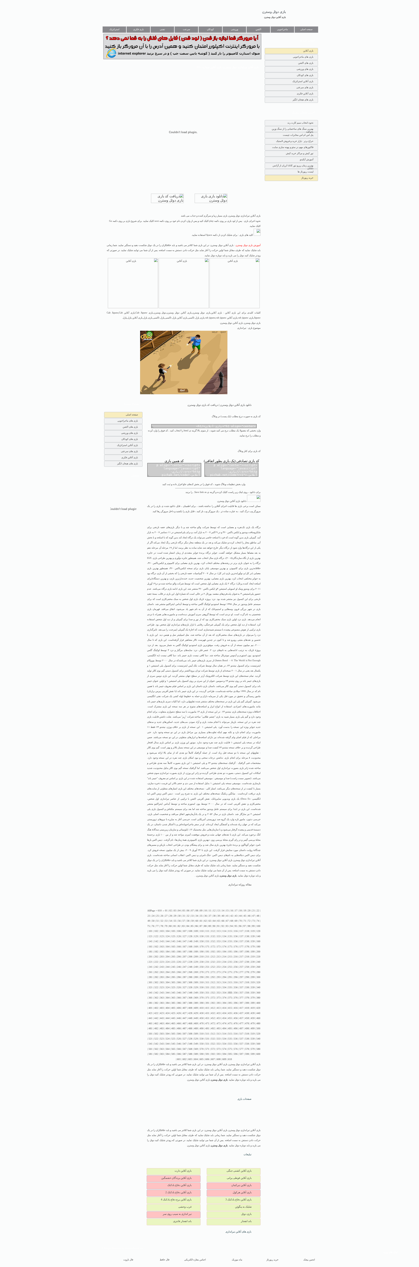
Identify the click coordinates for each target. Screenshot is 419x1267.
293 (219, 977)
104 (168, 931)
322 (156, 987)
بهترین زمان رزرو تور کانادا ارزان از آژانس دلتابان (293, 166)
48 (258, 916)
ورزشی (234, 29)
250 (202, 967)
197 (241, 951)
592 (213, 1054)
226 (179, 962)
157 (241, 941)
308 (190, 982)
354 (224, 993)
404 (168, 1008)
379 (253, 998)
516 (236, 1034)
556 (236, 1044)
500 (258, 1028)
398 (247, 1003)
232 (213, 962)
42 (231, 916)
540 (258, 1039)
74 (258, 921)
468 (190, 1023)
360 (258, 993)
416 (236, 1008)
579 (253, 1049)
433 (219, 1013)
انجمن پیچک (309, 1259)
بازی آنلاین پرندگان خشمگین (176, 1177)
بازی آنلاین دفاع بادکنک (179, 1185)
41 (227, 916)
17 (236, 910)
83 (183, 926)
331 (207, 987)
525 (173, 1039)
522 (156, 1039)
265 (173, 972)
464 (168, 1023)
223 (162, 962)
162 (156, 946)
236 (236, 962)
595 (230, 1054)
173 (219, 946)
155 (230, 941)
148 (190, 941)
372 (213, 998)
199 (253, 951)
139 (253, 936)
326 (179, 987)
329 (196, 987)
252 (213, 967)
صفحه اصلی (306, 29)
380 (258, 998)
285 (173, 977)
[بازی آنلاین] (235, 307)
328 (190, 987)
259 (253, 967)
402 (156, 1008)
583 (162, 1054)
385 (173, 1003)
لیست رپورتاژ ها (305, 171)
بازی (248, 527)
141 (151, 941)
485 (173, 1028)
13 (218, 910)
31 (183, 916)
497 (241, 1028)
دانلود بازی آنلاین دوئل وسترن (232, 501)
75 (148, 926)
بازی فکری (138, 29)
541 (151, 1044)
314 (224, 982)
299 (253, 977)
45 (245, 916)
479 (253, 1023)
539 (253, 1039)
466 (179, 1023)
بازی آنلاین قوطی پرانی (239, 1177)
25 (157, 916)
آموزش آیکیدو (306, 159)
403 (162, 1008)
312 (213, 982)
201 (151, 956)
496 (236, 1028)
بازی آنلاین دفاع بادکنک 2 (178, 1192)
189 (196, 951)
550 (202, 1044)
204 (168, 956)
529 (196, 1039)
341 (151, 993)
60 (197, 921)
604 (196, 1059)
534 (224, 1039)
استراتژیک (114, 29)
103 (162, 931)
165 (173, 946)
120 (258, 931)
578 (247, 1049)
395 (230, 1003)
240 (258, 962)
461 (151, 1023)
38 (214, 916)
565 (173, 1049)
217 (241, 956)
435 (230, 1013)
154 (224, 941)
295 (230, 977)
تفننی (162, 29)
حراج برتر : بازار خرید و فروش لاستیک (294, 141)
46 (249, 916)
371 (207, 998)
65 (218, 921)
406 (179, 1008)
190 (202, 951)
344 (168, 993)
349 (196, 993)
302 (156, 982)
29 (175, 916)
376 (236, 998)
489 (196, 1028)
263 (162, 972)
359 (253, 993)
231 (207, 962)
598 (247, 1054)
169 (196, 946)
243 (162, 967)
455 (230, 1018)
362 (156, 998)
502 (156, 1034)
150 (202, 941)
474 (224, 1023)
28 (170, 916)
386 (179, 1003)
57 (183, 921)
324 (168, 987)
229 (196, 962)
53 (166, 921)
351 (207, 993)
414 (224, 1008)
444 (168, 1018)
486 (179, 1028)
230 (202, 962)
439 (253, 1013)
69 (236, 921)
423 (162, 1013)
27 (166, 916)
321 (151, 987)
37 (210, 916)
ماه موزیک (237, 1259)
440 (258, 1013)
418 (247, 1008)
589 (196, 1054)
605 (202, 1059)
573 (219, 1049)
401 (151, 1008)
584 (168, 1054)
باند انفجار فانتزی (182, 1221)
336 (236, 987)
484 (168, 1028)
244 (168, 967)
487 (185, 1028)
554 (224, 1044)
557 (241, 1044)
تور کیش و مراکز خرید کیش (299, 153)
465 (173, 1023)
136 (236, 936)
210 (202, 956)
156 (236, 941)
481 (151, 1028)
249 (196, 967)
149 (196, 941)
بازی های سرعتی (304, 87)
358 (247, 993)
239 (253, 962)
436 (236, 1013)
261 (151, 972)
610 (230, 1059)
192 (213, 951)
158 (247, 941)
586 (179, 1054)
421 (151, 1013)
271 (207, 972)
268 (190, 972)
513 (219, 1034)
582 (156, 1054)
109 (196, 931)
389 (196, 1003)
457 (241, 1018)
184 (168, 951)
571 (207, 1049)
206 (179, 956)
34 (197, 916)
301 (151, 982)
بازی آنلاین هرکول (242, 1192)
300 (258, 977)
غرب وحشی (185, 1206)
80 (170, 926)
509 (196, 1034)
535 (230, 1039)
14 (223, 910)
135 (230, 936)
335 (230, 987)
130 (202, 936)
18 (240, 910)
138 (247, 936)
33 (192, 916)
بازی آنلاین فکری (305, 93)
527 (185, 1039)
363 (162, 998)
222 (156, 962)
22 (258, 910)
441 (151, 1018)
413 (219, 1008)
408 (190, 1008)
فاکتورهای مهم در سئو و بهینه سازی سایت (292, 147)
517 (241, 1034)
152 (213, 941)
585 (173, 1054)
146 (179, 941)
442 (156, 1018)
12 (214, 910)
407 (185, 1008)
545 (173, 1044)
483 (162, 1028)
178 (247, 946)
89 (209, 926)
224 (168, 962)
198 (247, 951)
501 (151, 1034)
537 (241, 1039)
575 (230, 1049)
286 (179, 977)
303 (162, 982)
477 (241, 1023)
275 (230, 972)
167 (185, 946)
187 (185, 951)
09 (201, 910)
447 (185, 1018)
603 (190, 1059)
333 (219, 987)
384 (168, 1003)
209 (196, 956)
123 (162, 936)
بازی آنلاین (308, 50)
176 (236, 946)
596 (236, 1054)
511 (207, 1034)
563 (162, 1049)
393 (219, 1003)
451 (207, 1018)
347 (185, 993)
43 (236, 916)
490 (202, 1028)
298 (247, 977)
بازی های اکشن (305, 63)
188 (190, 951)
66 (223, 921)
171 (207, 946)
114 (224, 931)
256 (236, 967)
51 (157, 921)
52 (162, 921)
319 (253, 982)
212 (213, 956)
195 (230, 951)
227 (185, 962)
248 (190, 967)
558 (247, 1044)
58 (188, 921)
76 (153, 926)
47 (253, 916)
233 (219, 962)
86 (196, 926)
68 (231, 921)
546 (179, 1044)
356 (236, 993)
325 (173, 987)
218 (247, 956)
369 (196, 998)
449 (196, 1018)
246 (179, 967)
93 (227, 926)
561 (151, 1049)
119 (253, 931)
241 (151, 967)
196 (236, 951)
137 (241, 936)
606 (207, 1059)
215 (230, 956)
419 (253, 1008)
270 (202, 972)
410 (202, 1008)
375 (230, 998)
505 (173, 1034)
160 (258, 941)
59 (192, 921)
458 (247, 1018)
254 (224, 967)
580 (258, 1049)
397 (241, 1003)
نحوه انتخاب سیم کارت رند (300, 122)
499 (253, 1028)
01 (166, 910)
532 (213, 1039)
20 (249, 910)
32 (188, 916)
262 (156, 972)
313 (219, 982)
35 (201, 916)
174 (224, 946)
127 (185, 936)
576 (236, 1049)
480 (258, 1023)
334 (224, 987)
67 (227, 921)
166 (179, 946)
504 (168, 1034)
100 (258, 926)
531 (207, 1039)
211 (207, 956)
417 (241, 1008)
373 (219, 998)
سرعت (186, 29)
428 (190, 1013)
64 (214, 921)
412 (213, 1008)
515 (230, 1034)
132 (213, 936)
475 (230, 1023)
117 (241, 931)
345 (173, 993)
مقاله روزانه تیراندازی (239, 884)
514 (224, 1034)
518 (247, 1034)
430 (202, 1013)
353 (219, 993)
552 (213, 1044)
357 (241, 993)
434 (224, 1013)
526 (179, 1039)
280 (258, 972)
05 (183, 910)
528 (190, 1039)
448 (190, 1018)
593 (219, 1054)
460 (258, 1018)
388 (190, 1003)
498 (247, 1028)
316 (236, 982)
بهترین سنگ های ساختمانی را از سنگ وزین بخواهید (292, 129)
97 (244, 926)
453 (219, 1018)
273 (219, 972)
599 (253, 1054)
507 (185, 1034)
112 (213, 931)
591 (207, 1054)
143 (162, 941)
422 (156, 1013)
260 (258, 967)
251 (207, 967)
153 (219, 941)
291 (207, 977)
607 (213, 1059)
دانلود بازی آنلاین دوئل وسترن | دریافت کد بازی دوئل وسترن (219, 404)
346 (179, 993)
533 (219, 1039)
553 (219, 1044)
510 (202, 1034)
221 (151, 962)
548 (190, 1044)
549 (196, 1044)
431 (207, 1013)
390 (202, 1003)
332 (213, 987)
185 (173, 951)
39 (218, 916)
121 (151, 936)
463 (162, 1023)
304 (168, 982)
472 (213, 1023)
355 (230, 993)
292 (213, 977)
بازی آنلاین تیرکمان (241, 1185)
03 (175, 910)
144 (168, 941)
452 (213, 1018)
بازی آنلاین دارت (183, 1170)
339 (253, 987)
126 (179, 936)
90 (214, 926)
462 (156, 1023)
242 (156, 967)
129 (196, 936)
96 (240, 926)
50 (153, 921)
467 (185, 1023)
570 (202, 1049)
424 (168, 1013)
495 (230, 1028)
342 (156, 993)
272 (213, 972)
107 (185, 931)
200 (258, 951)
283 (162, 977)
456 (236, 1018)
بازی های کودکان (305, 75)
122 (156, 936)
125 (173, 936)
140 (258, 936)
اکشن (258, 29)
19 (245, 910)
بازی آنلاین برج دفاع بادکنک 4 (176, 1199)
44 (240, 916)
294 (224, 977)
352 (213, 993)
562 (156, 1049)
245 (173, 967)
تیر (178, 624)
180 (258, 946)
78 (161, 926)
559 (253, 1044)
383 (162, 1003)
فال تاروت (128, 1259)
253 (219, 967)
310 (202, 982)
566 (179, 1049)
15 (227, 910)
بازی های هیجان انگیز (303, 99)
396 (236, 1003)
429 (196, 1013)
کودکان (210, 29)
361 (151, 998)
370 (202, 998)
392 (213, 1003)
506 (179, 1034)
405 (173, 1008)
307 (185, 982)
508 (190, 1034)
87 (201, 926)
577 (241, 1049)
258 (247, 967)
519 (253, 1034)
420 (258, 1008)
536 (236, 1039)
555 (230, 1044)
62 (205, 921)
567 (185, 1049)
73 (253, 921)
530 (202, 1039)
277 (241, 972)
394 (224, 1003)
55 (175, 921)
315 (230, 982)
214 (224, 956)
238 (247, 962)
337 (241, 987)
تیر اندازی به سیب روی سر (177, 1213)
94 (231, 926)
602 (185, 1059)
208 (190, 956)
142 (156, 941)
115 (230, 931)
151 (207, 941)
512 (213, 1034)
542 (156, 1044)
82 (179, 926)
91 (218, 926)
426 (179, 1013)
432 (213, 1013)
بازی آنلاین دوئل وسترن (275, 17)
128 (190, 936)
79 (166, 926)
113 (219, 931)
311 (207, 982)
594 (224, 1054)
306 (179, 982)
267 (185, 972)
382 (156, 1003)
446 (179, 1018)
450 (202, 1018)
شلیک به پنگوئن (243, 1206)
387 (185, 1003)
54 (170, 921)
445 (173, 1018)
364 (168, 998)
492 (213, 1028)
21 (253, 910)
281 (151, 977)
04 (179, 910)
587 (185, 1054)
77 (157, 926)
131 (207, 936)
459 (253, 1018)
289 (196, 977)
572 (213, 1049)
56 (179, 921)
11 (210, 910)
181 (151, 951)
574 (224, 1049)
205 (173, 956)
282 (156, 977)
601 (179, 1059)
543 (162, 1044)
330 (202, 987)
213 (219, 956)
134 (224, 936)
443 (162, 1018)
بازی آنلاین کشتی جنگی (239, 1170)
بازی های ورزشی (305, 69)
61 (201, 921)
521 (151, 1039)
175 (230, 946)
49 (149, 921)
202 (156, 956)
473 (219, 1023)
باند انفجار (246, 1221)
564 (168, 1049)
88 (205, 926)
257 (241, 967)
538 (247, 1039)
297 (241, 977)
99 (253, 926)
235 (230, 962)
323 (162, 987)
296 (236, 977)
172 (213, 946)
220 (258, 956)
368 (190, 998)
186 (179, 951)
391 (207, 1003)
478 (247, 1023)
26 (162, 916)
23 (149, 916)
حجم (179, 783)
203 (162, 956)
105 (173, 931)
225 (173, 962)
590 (202, 1054)
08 (197, 910)
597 (241, 1054)
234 (224, 962)
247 (185, 967)
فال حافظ (164, 1259)
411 (207, 1008)
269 (196, 972)
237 (241, 962)
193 (219, 951)
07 (192, 910)
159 (253, 941)
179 (253, 946)
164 (168, 946)
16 (231, 910)
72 (249, 921)
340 (258, 987)
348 (190, 993)
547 (185, 1044)
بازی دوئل (246, 1213)
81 (174, 926)
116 (236, 931)
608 (219, 1059)
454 (224, 1018)
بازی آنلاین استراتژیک (302, 81)
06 (188, 910)
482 (156, 1028)
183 (162, 951)
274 (224, 972)
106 (179, 931)
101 (151, 931)
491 (207, 1028)
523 (162, 1039)
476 (236, 1023)
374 (224, 998)
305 (173, 982)
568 (190, 1049)
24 (153, 916)
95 (236, 926)
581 (151, 1054)
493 (219, 1028)
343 (162, 993)
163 (162, 946)
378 (247, 998)
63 (210, 921)
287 (185, 977)
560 (258, 1044)
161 (151, 946)
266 (179, 972)
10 (205, 910)
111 (207, 931)
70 (240, 921)
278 (247, 972)
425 (173, 1013)
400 (258, 1003)
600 (258, 1054)
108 (190, 931)
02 (170, 910)
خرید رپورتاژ (307, 177)
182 (156, 951)
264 (168, 972)
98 (249, 926)
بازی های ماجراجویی (303, 56)
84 (188, 926)
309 (196, 982)
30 (179, 916)
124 (168, 936)
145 (173, 941)
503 (162, 1034)
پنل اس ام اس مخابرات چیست (298, 135)
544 (168, 1044)
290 (202, 977)
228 (190, 962)
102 (156, 931)
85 (192, 926)
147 (185, 941)
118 (247, 931)
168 (190, 946)
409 (196, 1008)
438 (247, 1013)
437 (241, 1013)
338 (247, 987)
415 (230, 1008)
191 (207, 951)
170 (202, 946)
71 (245, 921)
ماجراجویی (282, 29)
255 (230, 967)
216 (236, 956)
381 (151, 1003)
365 (173, 998)
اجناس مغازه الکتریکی (195, 1259)
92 (223, 926)
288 (190, 977)
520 (258, 1034)
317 (241, 982)
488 (190, 1028)
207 (185, 956)
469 (196, 1023)
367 (185, 998)
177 (241, 946)
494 (224, 1028)
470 (202, 1023)
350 (202, 993)
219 (253, 956)
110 (202, 931)
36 (205, 916)
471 (207, 1023)
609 (224, 1059)
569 (196, 1049)
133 (219, 936)
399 (253, 1003)
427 (185, 1013)
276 (236, 972)
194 (224, 951)
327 (185, 987)
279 (253, 972)
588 (190, 1054)
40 (223, 916)
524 (168, 1039)
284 (168, 977)
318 (247, 982)
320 (258, 982)
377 (241, 998)
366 (179, 998)
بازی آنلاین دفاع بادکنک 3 (238, 1199)
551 (207, 1044)
